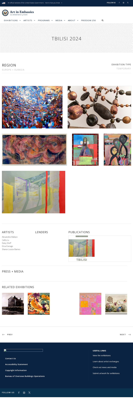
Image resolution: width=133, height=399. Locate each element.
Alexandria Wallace (10, 237)
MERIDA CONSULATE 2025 (116, 308)
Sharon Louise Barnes (11, 249)
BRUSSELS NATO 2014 (64, 300)
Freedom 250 (88, 20)
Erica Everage (7, 246)
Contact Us (10, 358)
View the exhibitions (102, 355)
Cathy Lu (5, 240)
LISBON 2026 (90, 309)
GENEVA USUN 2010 (38, 309)
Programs (44, 20)
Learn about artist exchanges (106, 361)
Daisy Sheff (6, 243)
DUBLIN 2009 (13, 309)
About (71, 20)
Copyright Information (16, 370)
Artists (28, 20)
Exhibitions (11, 20)
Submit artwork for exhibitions (106, 373)
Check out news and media (105, 367)
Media (58, 20)
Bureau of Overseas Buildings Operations (25, 376)
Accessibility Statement (16, 364)
